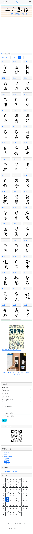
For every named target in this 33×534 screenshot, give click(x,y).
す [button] (16, 485)
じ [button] (10, 509)
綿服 (3, 191)
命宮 (3, 207)
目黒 (14, 94)
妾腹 (3, 272)
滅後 (25, 207)
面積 (14, 62)
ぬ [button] (23, 490)
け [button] (3, 485)
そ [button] (23, 485)
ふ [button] (13, 494)
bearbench (20, 529)
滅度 (14, 305)
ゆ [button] (16, 499)
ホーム (3, 54)
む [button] (3, 499)
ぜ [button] (16, 509)
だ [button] (23, 509)
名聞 (3, 94)
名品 (14, 126)
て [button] (10, 490)
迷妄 (25, 159)
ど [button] (3, 513)
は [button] (7, 494)
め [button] (7, 499)
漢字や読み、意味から (8, 413)
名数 (3, 159)
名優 (25, 305)
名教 (14, 240)
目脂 (14, 256)
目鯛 (25, 94)
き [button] (23, 480)
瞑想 (14, 272)
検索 (4, 420)
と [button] (13, 490)
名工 (3, 126)
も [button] (10, 499)
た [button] (26, 485)
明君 (14, 78)
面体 (25, 175)
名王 (14, 289)
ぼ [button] (20, 513)
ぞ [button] (20, 509)
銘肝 (25, 289)
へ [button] (16, 494)
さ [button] (10, 485)
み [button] (26, 494)
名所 (3, 240)
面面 (3, 78)
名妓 (14, 143)
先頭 (3, 57)
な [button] (16, 490)
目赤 (3, 143)
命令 (3, 62)
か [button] (20, 480)
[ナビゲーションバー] (30, 2)
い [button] (7, 480)
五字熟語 (6, 464)
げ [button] (26, 504)
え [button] (13, 480)
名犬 (25, 224)
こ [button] (7, 485)
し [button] (13, 485)
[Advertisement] (16, 35)
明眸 (14, 159)
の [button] (3, 494)
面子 (14, 175)
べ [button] (16, 513)
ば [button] (7, 513)
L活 (5, 454)
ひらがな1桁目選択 (7, 400)
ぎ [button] (20, 504)
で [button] (26, 509)
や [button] (13, 499)
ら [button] (23, 499)
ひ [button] (10, 494)
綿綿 (25, 62)
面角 (14, 110)
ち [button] (3, 490)
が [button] (16, 504)
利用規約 (15, 524)
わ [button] (13, 504)
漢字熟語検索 (7, 456)
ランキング (22, 524)
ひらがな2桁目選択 (7, 406)
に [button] (20, 490)
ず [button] (13, 509)
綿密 (25, 191)
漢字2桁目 (5, 393)
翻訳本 (6, 453)
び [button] (10, 513)
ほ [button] (20, 494)
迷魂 (25, 143)
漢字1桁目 (5, 388)
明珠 (25, 78)
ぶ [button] (13, 513)
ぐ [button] (23, 504)
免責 (3, 289)
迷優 (3, 256)
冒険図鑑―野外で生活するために (11, 350)
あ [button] (3, 480)
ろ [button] (10, 504)
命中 (25, 256)
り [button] (26, 499)
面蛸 (25, 110)
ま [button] (23, 494)
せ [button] (20, 485)
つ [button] (7, 490)
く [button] (26, 480)
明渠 (14, 224)
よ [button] (20, 499)
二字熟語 (4, 2)
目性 (3, 175)
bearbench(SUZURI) (10, 471)
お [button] (16, 480)
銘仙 (25, 240)
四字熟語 (6, 462)
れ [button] (7, 504)
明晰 (14, 191)
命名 (25, 272)
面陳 (3, 224)
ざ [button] (7, 509)
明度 (14, 207)
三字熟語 (6, 460)
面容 (25, 126)
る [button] (3, 504)
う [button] (10, 480)
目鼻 (3, 110)
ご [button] (3, 509)
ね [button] (26, 490)
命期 (3, 305)
